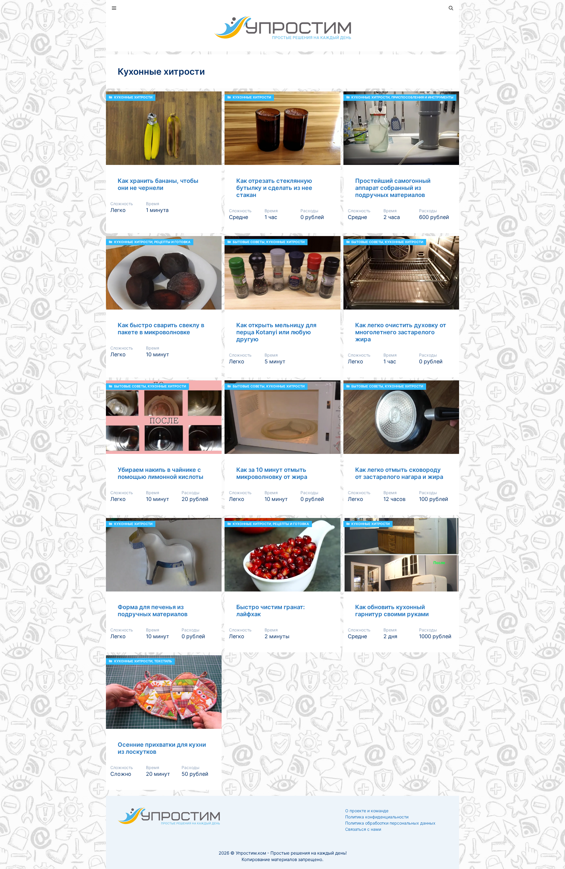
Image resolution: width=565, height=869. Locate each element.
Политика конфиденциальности (376, 816)
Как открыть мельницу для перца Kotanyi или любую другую (276, 332)
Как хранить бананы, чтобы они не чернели (158, 184)
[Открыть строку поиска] (451, 8)
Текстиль (163, 661)
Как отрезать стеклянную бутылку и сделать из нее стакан (274, 187)
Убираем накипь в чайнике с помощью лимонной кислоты (160, 473)
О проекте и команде (366, 810)
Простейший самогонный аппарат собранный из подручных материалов (393, 187)
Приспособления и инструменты (422, 97)
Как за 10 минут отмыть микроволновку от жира (271, 473)
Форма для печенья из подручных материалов (152, 611)
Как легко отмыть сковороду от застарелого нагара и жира (399, 473)
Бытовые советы (249, 242)
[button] (114, 8)
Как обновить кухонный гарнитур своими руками (392, 611)
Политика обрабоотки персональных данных (390, 822)
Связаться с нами (363, 829)
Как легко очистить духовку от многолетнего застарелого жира (400, 332)
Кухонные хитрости (133, 97)
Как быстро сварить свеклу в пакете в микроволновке (161, 329)
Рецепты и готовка (172, 242)
